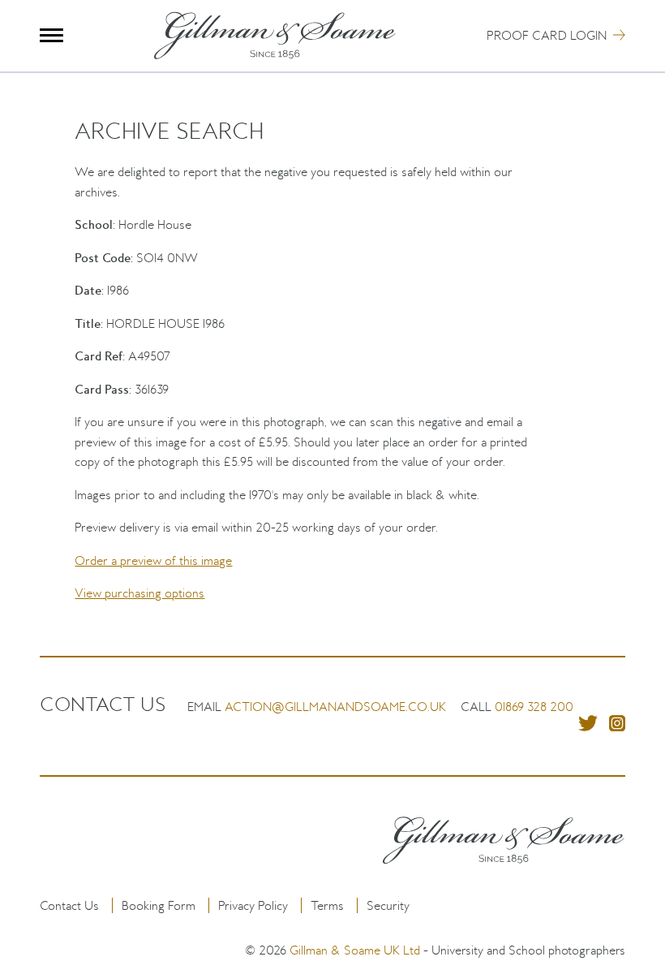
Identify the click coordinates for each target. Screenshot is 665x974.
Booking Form (158, 905)
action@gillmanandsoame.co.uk (335, 706)
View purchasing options (139, 593)
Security (388, 905)
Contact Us (69, 905)
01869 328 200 (534, 706)
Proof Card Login (547, 35)
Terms (327, 905)
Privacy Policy (253, 905)
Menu (51, 35)
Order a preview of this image (153, 560)
